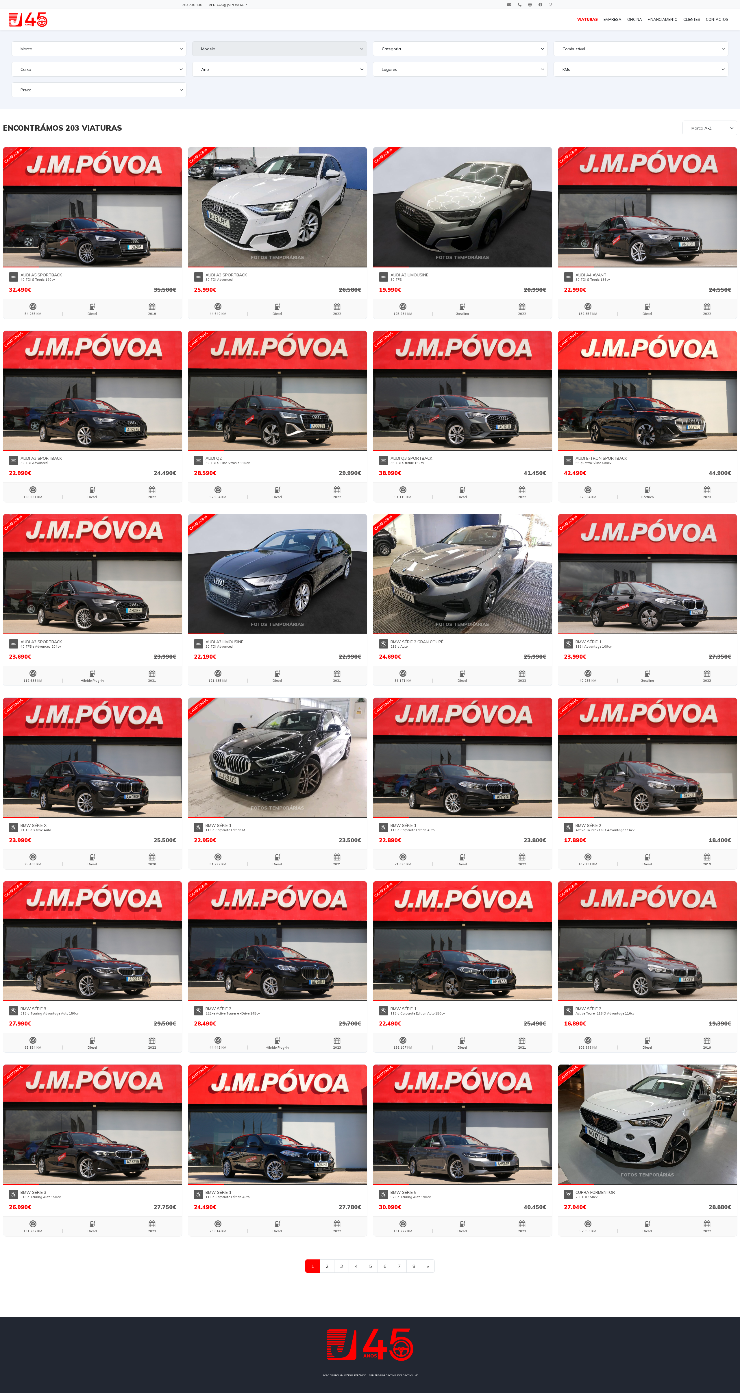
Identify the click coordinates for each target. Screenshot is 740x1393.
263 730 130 (192, 5)
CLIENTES (691, 19)
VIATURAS (587, 19)
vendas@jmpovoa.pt (229, 5)
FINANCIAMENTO (663, 19)
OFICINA (634, 19)
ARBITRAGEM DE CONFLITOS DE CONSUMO (393, 1375)
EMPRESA (612, 19)
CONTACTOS (717, 19)
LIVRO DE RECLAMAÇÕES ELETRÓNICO (344, 1375)
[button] (21, 207)
